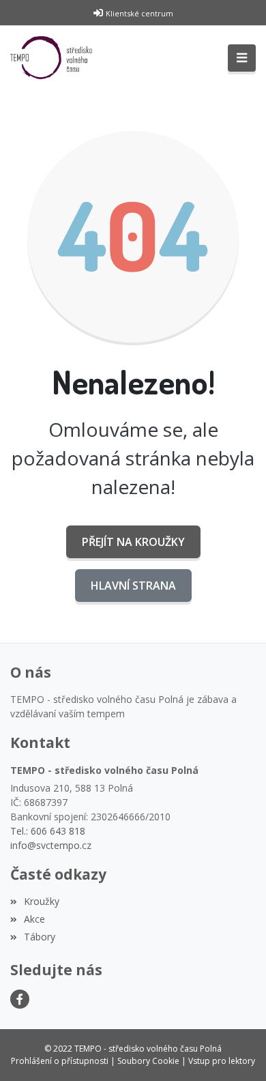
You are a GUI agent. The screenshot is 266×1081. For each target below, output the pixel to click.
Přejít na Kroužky (133, 541)
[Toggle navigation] (242, 58)
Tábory (39, 936)
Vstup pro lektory (221, 1061)
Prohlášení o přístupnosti (59, 1061)
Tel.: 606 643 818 (47, 830)
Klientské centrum (139, 13)
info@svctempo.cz (50, 845)
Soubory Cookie (148, 1061)
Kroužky (41, 901)
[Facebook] (19, 999)
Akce (34, 918)
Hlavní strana (133, 585)
